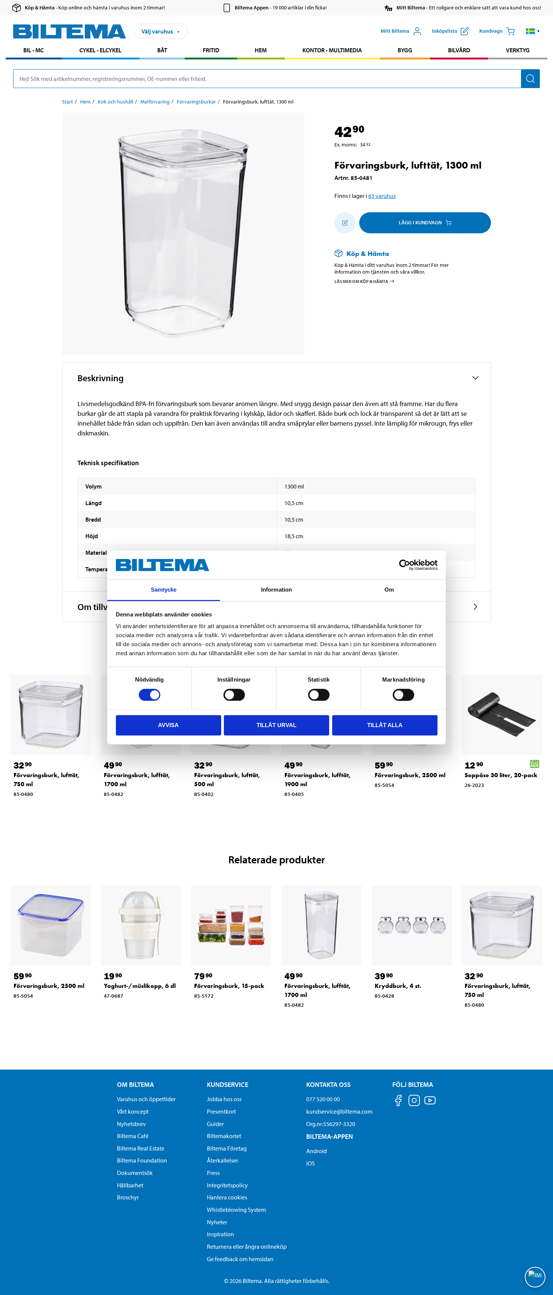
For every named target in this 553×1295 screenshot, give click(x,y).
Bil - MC (33, 50)
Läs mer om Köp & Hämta (361, 281)
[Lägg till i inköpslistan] (345, 222)
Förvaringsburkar (196, 101)
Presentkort (221, 1111)
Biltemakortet (224, 1136)
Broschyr (128, 1197)
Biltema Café (133, 1136)
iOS (310, 1163)
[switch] (234, 695)
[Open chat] (535, 1277)
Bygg (405, 50)
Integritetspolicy (227, 1185)
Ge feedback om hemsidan (240, 1259)
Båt (162, 50)
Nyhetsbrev (131, 1124)
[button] (533, 31)
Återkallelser (222, 1160)
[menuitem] (34, 51)
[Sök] (530, 78)
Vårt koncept (133, 1111)
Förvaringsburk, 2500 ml (410, 775)
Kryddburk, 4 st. (398, 986)
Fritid (211, 50)
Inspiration (220, 1234)
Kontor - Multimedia (332, 50)
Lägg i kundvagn (420, 222)
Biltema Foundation (142, 1160)
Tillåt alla (385, 725)
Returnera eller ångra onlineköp (247, 1246)
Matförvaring (155, 101)
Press (213, 1172)
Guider (215, 1124)
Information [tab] (276, 590)
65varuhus (382, 195)
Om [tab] (389, 590)
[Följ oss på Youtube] (430, 1104)
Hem (261, 50)
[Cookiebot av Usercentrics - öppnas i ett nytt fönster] (405, 565)
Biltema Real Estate (140, 1148)
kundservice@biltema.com (339, 1111)
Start (67, 101)
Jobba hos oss (224, 1099)
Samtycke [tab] (164, 590)
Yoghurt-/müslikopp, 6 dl (140, 986)
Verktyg (518, 50)
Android (316, 1151)
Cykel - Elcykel (100, 50)
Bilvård (459, 50)
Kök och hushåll (115, 101)
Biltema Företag (227, 1148)
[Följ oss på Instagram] (414, 1101)
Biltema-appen (329, 1136)
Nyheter (217, 1222)
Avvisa (168, 725)
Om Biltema (135, 1084)
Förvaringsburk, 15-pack (229, 986)
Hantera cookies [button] (227, 1197)
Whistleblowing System (236, 1209)
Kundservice (227, 1084)
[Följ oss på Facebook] (398, 1101)
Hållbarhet (130, 1185)
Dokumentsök (135, 1172)
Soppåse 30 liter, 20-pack (501, 775)
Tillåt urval (276, 725)
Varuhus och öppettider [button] (146, 1099)
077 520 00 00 (323, 1099)
